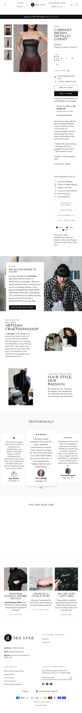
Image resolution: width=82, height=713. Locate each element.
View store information (64, 115)
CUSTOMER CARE (57, 3)
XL (57, 64)
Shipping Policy (9, 674)
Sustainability (66, 215)
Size (56, 54)
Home (56, 26)
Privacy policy (9, 678)
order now (66, 614)
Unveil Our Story (41, 609)
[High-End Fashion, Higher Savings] (15, 579)
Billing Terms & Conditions (13, 684)
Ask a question (66, 220)
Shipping (57, 47)
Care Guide (66, 210)
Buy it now (66, 93)
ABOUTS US (57, 7)
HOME (21, 3)
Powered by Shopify (41, 705)
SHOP (20, 7)
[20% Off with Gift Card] (66, 579)
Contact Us (46, 642)
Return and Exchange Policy (14, 671)
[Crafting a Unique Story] (41, 579)
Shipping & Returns (66, 204)
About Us (45, 639)
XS (72, 58)
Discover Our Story (22, 307)
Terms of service (10, 681)
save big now (15, 614)
